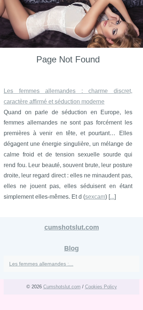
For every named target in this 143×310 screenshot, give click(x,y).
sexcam (95, 197)
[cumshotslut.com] (71, 24)
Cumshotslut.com (62, 286)
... (112, 197)
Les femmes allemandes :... (41, 264)
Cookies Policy (101, 286)
